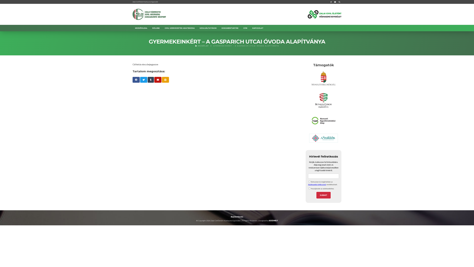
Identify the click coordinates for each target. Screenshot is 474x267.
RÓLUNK (156, 28)
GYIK (245, 28)
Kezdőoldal (141, 28)
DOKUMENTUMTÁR (230, 28)
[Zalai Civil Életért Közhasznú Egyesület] (149, 14)
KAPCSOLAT (257, 28)
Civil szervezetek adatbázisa (180, 28)
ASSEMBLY (273, 221)
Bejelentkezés (237, 217)
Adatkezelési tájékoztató (317, 185)
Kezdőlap (203, 46)
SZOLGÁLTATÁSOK (208, 28)
